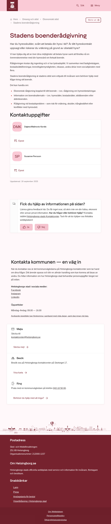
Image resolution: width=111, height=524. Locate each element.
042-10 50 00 (59, 388)
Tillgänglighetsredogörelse (55, 520)
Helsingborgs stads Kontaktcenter (43, 216)
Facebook (16, 290)
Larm (15, 487)
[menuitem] (93, 21)
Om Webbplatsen (55, 511)
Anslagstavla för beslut (24, 496)
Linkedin (15, 297)
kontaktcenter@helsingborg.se (25, 337)
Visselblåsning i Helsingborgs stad (30, 501)
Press (16, 492)
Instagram (16, 293)
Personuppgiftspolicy (55, 516)
